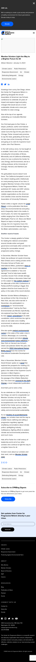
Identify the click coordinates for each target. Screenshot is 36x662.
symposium (5, 305)
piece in (27, 265)
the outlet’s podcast (21, 281)
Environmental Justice (9, 79)
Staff (2, 574)
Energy (21, 75)
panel (22, 363)
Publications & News (7, 590)
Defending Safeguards (9, 75)
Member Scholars (6, 568)
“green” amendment (14, 316)
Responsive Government (10, 72)
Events (3, 596)
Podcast (3, 593)
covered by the (21, 380)
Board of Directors (6, 571)
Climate (26, 72)
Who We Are (4, 565)
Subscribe (8, 499)
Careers (3, 577)
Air (21, 72)
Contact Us (4, 606)
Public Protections (20, 69)
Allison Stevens (6, 63)
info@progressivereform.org (9, 627)
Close (34, 3)
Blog (2, 587)
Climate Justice (7, 69)
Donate (7, 24)
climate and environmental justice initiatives (14, 339)
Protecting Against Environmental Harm (12, 555)
